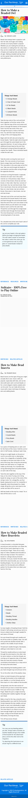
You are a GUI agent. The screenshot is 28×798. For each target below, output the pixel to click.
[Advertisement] (14, 78)
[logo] (14, 3)
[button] (1, 3)
